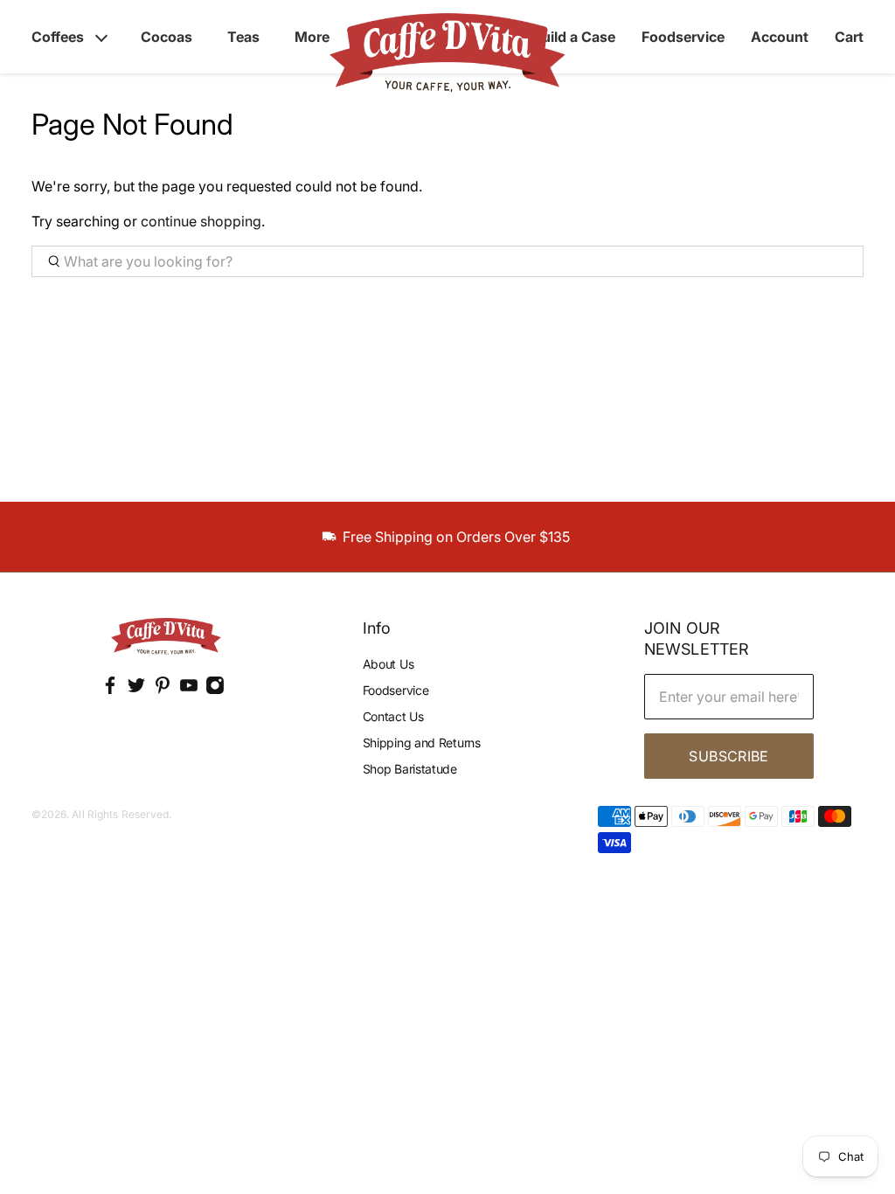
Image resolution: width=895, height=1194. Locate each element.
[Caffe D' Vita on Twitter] (136, 690)
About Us (388, 663)
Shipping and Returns (422, 742)
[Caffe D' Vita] (166, 638)
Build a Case (573, 36)
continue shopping (201, 221)
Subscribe (728, 756)
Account (779, 36)
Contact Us (393, 716)
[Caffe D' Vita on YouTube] (188, 690)
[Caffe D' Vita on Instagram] (215, 690)
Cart (849, 36)
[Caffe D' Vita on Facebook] (110, 690)
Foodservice (683, 36)
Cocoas (166, 36)
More (312, 36)
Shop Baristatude (410, 768)
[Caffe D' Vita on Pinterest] (162, 690)
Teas (243, 36)
